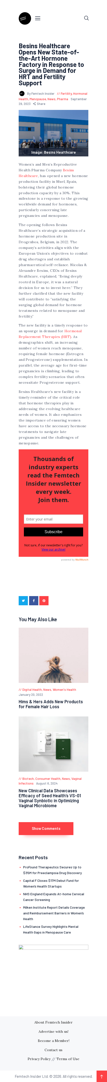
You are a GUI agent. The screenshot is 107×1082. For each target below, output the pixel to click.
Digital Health (32, 690)
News (51, 99)
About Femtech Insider (53, 1022)
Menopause (38, 99)
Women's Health (64, 690)
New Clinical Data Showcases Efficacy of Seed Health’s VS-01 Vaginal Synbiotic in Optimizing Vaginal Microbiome (50, 798)
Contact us (53, 1050)
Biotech (28, 779)
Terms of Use (67, 1059)
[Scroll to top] (102, 1076)
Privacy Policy (39, 1059)
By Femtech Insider (41, 93)
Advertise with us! (53, 1031)
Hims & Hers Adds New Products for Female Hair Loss (51, 704)
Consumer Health (47, 779)
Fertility (66, 93)
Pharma (62, 99)
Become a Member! (53, 1040)
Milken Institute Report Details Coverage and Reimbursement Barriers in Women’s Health (54, 913)
